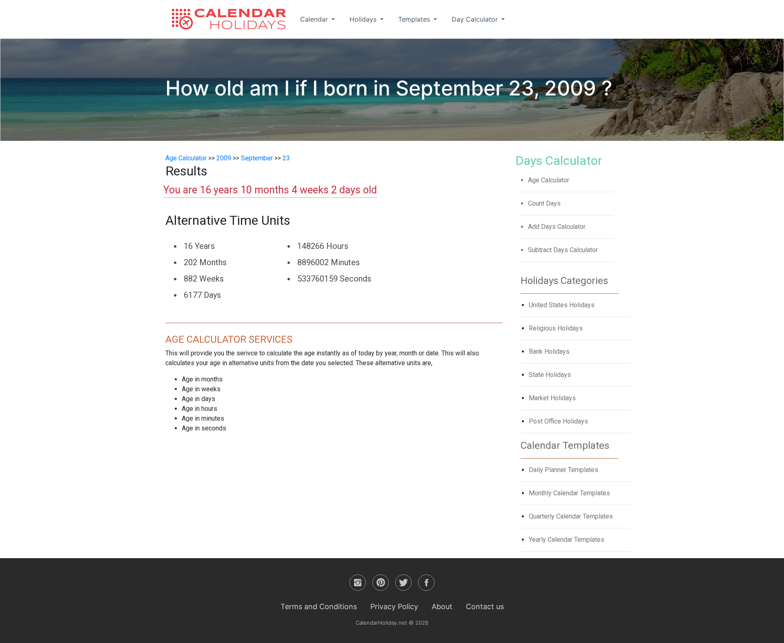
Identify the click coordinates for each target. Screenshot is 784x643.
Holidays (364, 19)
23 (286, 158)
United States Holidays (562, 305)
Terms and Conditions (319, 606)
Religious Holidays (556, 328)
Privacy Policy (394, 606)
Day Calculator (476, 19)
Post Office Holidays (558, 421)
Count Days (544, 203)
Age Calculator (186, 158)
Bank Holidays (549, 351)
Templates (415, 19)
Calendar (315, 19)
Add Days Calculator (557, 227)
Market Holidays (552, 398)
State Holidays (550, 375)
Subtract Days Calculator (563, 250)
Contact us (485, 606)
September (257, 158)
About (442, 606)
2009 (223, 158)
